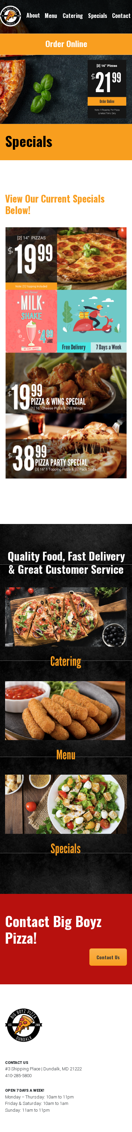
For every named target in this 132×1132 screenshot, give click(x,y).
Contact (121, 16)
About (33, 15)
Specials (97, 16)
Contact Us (108, 957)
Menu (51, 16)
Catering (73, 16)
